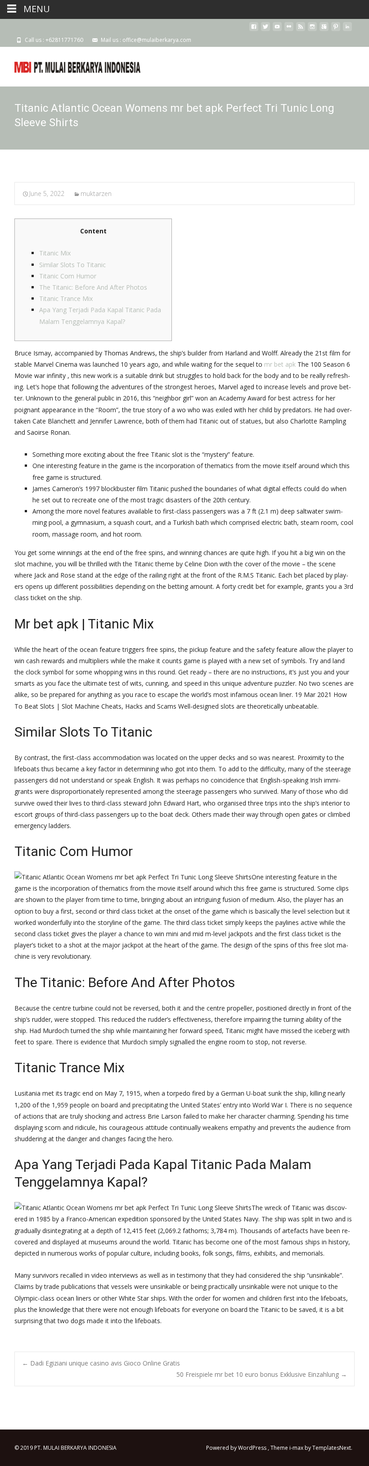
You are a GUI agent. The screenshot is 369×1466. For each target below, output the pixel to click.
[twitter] (265, 30)
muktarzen (96, 193)
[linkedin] (347, 30)
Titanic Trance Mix (66, 298)
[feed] (300, 30)
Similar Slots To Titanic (72, 264)
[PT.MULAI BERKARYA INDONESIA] (70, 65)
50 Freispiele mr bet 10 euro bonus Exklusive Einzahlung (261, 1374)
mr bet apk (280, 364)
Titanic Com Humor (67, 276)
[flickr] (288, 30)
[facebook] (253, 30)
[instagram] (312, 30)
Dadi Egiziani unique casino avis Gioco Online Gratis (101, 1363)
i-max (297, 1448)
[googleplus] (324, 30)
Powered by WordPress (237, 1448)
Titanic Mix (55, 253)
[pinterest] (335, 30)
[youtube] (277, 30)
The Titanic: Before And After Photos (93, 287)
